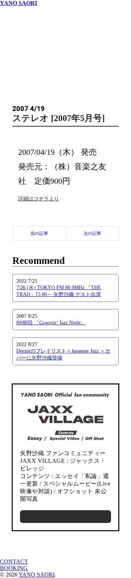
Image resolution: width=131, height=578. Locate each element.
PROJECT (12, 42)
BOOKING (14, 568)
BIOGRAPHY (17, 36)
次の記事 (92, 233)
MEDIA (9, 29)
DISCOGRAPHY (21, 10)
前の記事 (39, 233)
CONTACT (14, 561)
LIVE (6, 16)
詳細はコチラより (38, 198)
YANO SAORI (18, 3)
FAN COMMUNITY (25, 49)
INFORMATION (20, 23)
